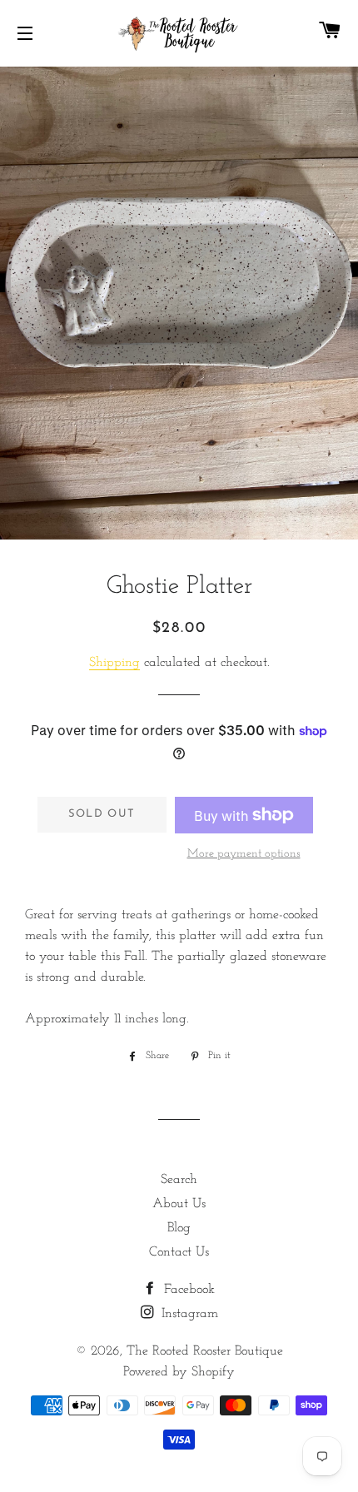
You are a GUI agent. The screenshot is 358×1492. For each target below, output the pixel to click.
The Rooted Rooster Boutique (205, 1351)
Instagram (187, 1313)
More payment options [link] (244, 854)
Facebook (187, 1289)
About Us (179, 1204)
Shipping (114, 662)
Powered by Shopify (179, 1372)
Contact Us (179, 1252)
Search (179, 1179)
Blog (179, 1228)
